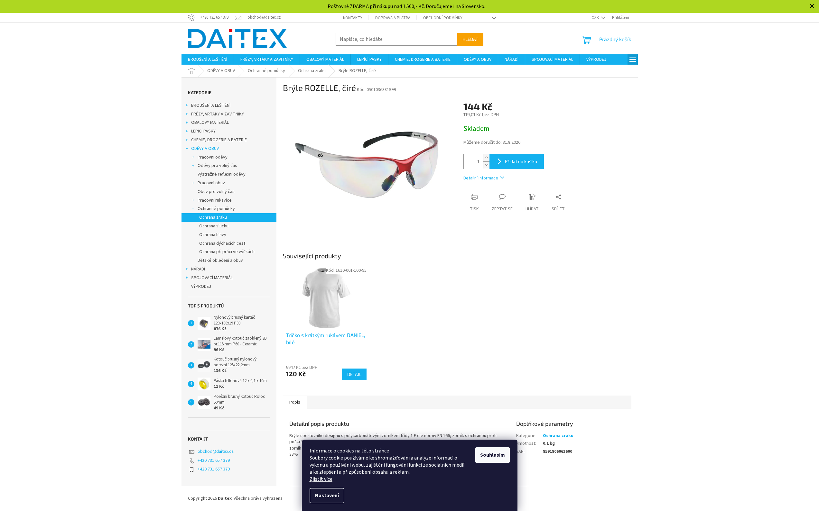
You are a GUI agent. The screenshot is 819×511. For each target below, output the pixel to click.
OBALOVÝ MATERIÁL (210, 122)
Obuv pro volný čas (216, 191)
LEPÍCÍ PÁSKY (203, 131)
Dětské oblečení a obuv (220, 260)
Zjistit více (321, 479)
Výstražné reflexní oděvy (222, 174)
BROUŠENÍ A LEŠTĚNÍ (210, 105)
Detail (354, 374)
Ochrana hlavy (212, 235)
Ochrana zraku (213, 217)
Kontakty (352, 18)
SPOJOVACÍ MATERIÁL (212, 278)
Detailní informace (480, 178)
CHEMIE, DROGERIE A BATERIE (219, 140)
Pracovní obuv (211, 183)
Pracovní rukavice (215, 200)
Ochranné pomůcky (216, 208)
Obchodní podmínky (442, 18)
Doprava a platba (392, 18)
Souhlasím (492, 455)
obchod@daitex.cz (216, 451)
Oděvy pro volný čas (217, 165)
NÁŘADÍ (198, 269)
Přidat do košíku (521, 161)
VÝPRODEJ (201, 286)
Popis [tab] (294, 402)
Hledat (470, 39)
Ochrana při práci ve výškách (227, 252)
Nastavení (327, 495)
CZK (595, 18)
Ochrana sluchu (213, 226)
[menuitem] (207, 59)
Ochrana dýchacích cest (222, 243)
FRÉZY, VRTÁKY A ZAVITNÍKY (217, 114)
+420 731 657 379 (214, 460)
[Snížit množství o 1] (486, 165)
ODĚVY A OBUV (205, 148)
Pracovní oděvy (213, 157)
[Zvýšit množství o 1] (486, 157)
